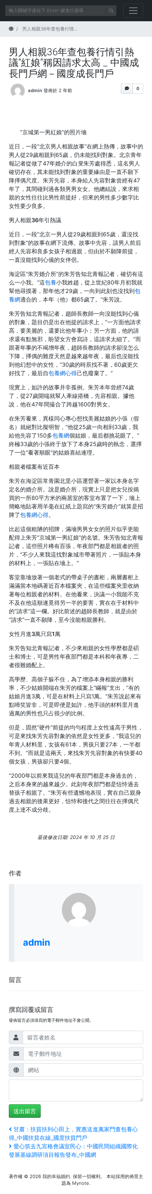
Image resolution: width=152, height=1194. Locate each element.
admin (35, 90)
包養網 (60, 435)
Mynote (80, 1183)
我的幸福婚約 (56, 1176)
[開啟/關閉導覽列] (133, 11)
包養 (50, 282)
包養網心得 (62, 373)
